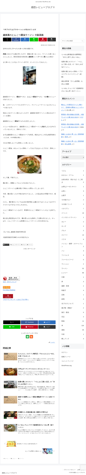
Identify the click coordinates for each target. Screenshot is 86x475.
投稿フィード (66, 357)
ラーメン (7, 244)
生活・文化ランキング (9, 282)
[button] (51, 39)
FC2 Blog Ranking (9, 290)
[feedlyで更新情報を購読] (27, 336)
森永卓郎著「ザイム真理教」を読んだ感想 (72, 82)
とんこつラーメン (16, 244)
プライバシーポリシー (70, 469)
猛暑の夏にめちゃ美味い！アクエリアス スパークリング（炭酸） (72, 74)
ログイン (64, 352)
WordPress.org (66, 365)
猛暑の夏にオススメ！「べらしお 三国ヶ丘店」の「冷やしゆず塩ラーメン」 (72, 64)
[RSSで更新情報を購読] (31, 336)
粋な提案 (68, 144)
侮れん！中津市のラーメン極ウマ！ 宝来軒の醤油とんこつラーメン (72, 107)
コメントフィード (67, 361)
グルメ (24, 244)
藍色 (66, 137)
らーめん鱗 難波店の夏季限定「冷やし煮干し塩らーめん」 (71, 56)
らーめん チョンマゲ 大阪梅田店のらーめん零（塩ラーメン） (72, 90)
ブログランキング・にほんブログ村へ (16, 299)
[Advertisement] (29, 21)
